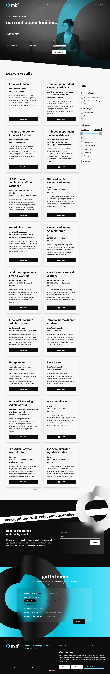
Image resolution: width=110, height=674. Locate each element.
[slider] (54, 46)
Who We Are (37, 5)
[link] (12, 5)
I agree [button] (64, 666)
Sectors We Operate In (68, 5)
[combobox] (15, 46)
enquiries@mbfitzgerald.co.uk (37, 646)
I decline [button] (76, 666)
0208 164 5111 (30, 648)
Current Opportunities (85, 5)
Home (8, 16)
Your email (64, 532)
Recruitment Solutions (51, 5)
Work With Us (100, 5)
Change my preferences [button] (94, 666)
